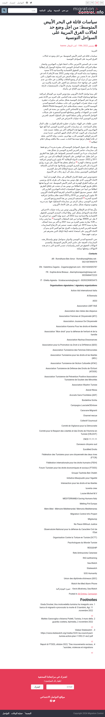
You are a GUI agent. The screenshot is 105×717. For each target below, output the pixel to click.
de (88, 3)
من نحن (65, 10)
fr (92, 3)
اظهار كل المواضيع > (52, 681)
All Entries (82, 594)
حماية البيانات (17, 713)
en (102, 3)
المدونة (57, 10)
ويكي (49, 10)
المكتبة (42, 10)
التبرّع (5, 3)
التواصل (20, 3)
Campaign (92, 594)
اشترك (12, 3)
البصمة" (28, 713)
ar (97, 3)
